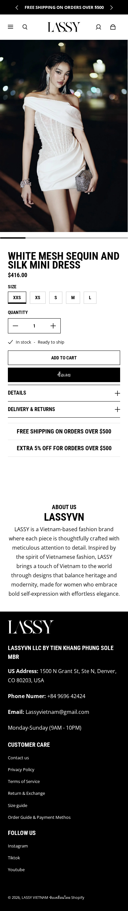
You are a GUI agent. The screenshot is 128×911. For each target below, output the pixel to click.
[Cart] (113, 27)
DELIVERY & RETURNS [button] (31, 409)
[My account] (98, 27)
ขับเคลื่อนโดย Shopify (66, 897)
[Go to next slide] (111, 8)
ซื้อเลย (64, 374)
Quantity (18, 312)
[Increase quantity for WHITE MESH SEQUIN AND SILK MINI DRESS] (53, 326)
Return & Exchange (26, 793)
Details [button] (17, 393)
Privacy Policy (21, 769)
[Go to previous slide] (17, 8)
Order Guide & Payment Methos (39, 817)
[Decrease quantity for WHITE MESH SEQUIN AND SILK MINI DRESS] (15, 326)
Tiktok (14, 858)
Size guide (17, 805)
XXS (17, 297)
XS (37, 297)
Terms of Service (24, 781)
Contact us (18, 758)
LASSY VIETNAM (35, 897)
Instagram (18, 846)
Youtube (16, 869)
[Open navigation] (15, 27)
